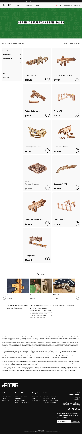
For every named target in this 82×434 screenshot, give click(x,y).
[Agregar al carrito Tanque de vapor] (47, 187)
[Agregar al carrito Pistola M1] (77, 115)
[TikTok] (76, 409)
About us (29, 5)
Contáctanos (35, 400)
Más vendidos (5, 400)
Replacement (18, 398)
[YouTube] (79, 409)
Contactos (78, 1)
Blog (37, 5)
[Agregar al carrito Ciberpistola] (47, 259)
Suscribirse (75, 421)
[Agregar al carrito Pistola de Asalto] (77, 150)
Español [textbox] (76, 399)
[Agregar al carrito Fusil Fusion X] (47, 79)
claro (8, 77)
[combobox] (2, 1)
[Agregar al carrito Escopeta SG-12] (77, 187)
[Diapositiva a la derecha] (78, 298)
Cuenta (72, 1)
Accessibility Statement (49, 402)
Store (18, 5)
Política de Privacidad (49, 398)
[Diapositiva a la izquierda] (4, 298)
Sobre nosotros (36, 396)
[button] (6, 54)
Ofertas (4, 398)
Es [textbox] (2, 1)
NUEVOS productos (7, 396)
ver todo (6, 50)
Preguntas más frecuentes (22, 402)
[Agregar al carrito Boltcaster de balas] (47, 150)
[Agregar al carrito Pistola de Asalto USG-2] (47, 223)
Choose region (74, 394)
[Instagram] (73, 409)
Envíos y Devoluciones (21, 396)
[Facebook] (69, 409)
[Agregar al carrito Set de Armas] (77, 223)
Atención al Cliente (20, 400)
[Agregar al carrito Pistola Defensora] (47, 115)
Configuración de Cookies (50, 400)
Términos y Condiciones (49, 396)
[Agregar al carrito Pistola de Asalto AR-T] (77, 79)
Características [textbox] (74, 43)
